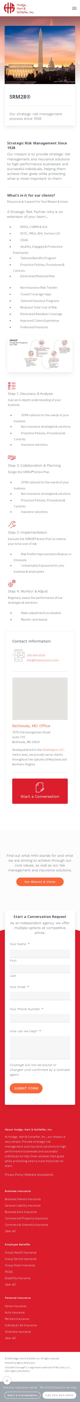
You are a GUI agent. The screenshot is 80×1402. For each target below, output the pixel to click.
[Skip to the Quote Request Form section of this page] (40, 791)
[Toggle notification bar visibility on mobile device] (7, 1381)
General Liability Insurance (23, 1205)
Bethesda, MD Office (31, 725)
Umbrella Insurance (18, 1332)
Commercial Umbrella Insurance (26, 1225)
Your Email (19, 987)
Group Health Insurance (21, 1252)
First (13, 960)
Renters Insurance (17, 1319)
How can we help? (25, 1031)
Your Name (20, 944)
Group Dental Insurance (21, 1259)
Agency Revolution (26, 1362)
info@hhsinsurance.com (43, 660)
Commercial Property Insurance (26, 1218)
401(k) (9, 1272)
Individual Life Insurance (21, 1325)
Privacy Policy (14, 1175)
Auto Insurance (15, 1312)
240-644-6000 (36, 655)
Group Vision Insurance (20, 1265)
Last (13, 975)
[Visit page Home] (19, 8)
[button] (74, 8)
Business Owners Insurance (23, 1199)
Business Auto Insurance (21, 1212)
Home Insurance (16, 1306)
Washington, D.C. (54, 750)
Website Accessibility (39, 1175)
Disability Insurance (18, 1278)
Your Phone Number (26, 1009)
